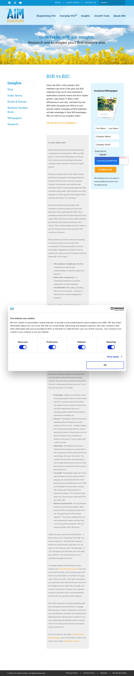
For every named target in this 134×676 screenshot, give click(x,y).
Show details (113, 357)
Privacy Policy (73, 673)
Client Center (72, 3)
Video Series (14, 95)
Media (57, 3)
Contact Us (90, 3)
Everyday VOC (68, 15)
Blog (10, 89)
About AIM (119, 15)
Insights (85, 15)
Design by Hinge (120, 673)
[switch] (52, 347)
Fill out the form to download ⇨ (61, 123)
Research (12, 124)
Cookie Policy (90, 673)
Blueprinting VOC (46, 15)
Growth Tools (102, 15)
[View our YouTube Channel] (20, 3)
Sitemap (105, 673)
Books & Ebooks (17, 101)
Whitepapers (14, 118)
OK (105, 365)
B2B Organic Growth (71, 641)
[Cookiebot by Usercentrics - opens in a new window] (112, 309)
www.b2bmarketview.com (68, 569)
